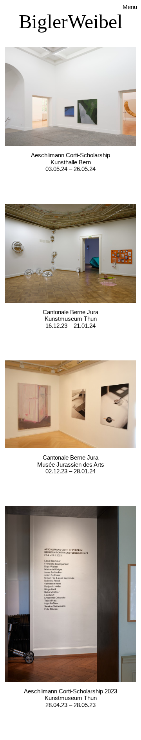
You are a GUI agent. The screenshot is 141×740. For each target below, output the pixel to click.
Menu (130, 7)
